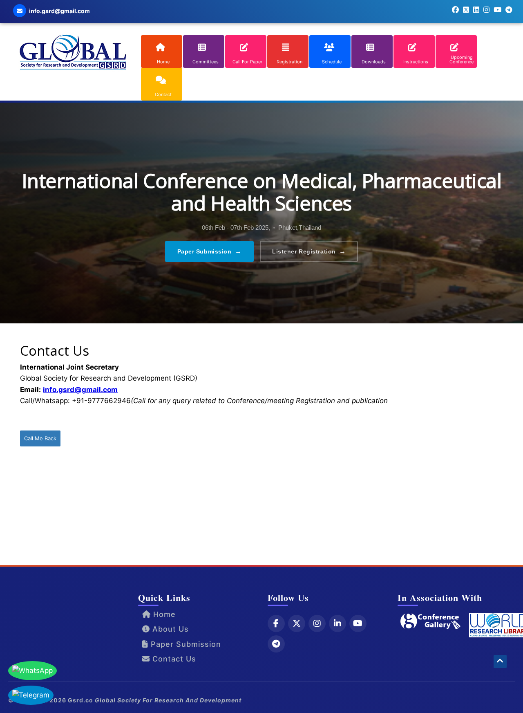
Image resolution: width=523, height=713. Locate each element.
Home (163, 614)
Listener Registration (309, 251)
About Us (169, 629)
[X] (296, 623)
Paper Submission (209, 251)
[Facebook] (276, 623)
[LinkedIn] (337, 623)
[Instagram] (317, 623)
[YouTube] (358, 623)
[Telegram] (276, 643)
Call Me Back (40, 438)
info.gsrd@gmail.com (80, 390)
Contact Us (173, 659)
